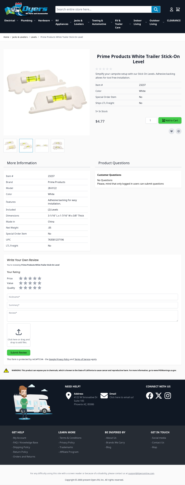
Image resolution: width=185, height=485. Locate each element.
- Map (154, 447)
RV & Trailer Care (119, 24)
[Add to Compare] (178, 131)
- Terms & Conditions (69, 437)
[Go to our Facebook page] (149, 395)
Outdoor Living (155, 22)
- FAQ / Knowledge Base (25, 442)
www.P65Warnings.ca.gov (165, 370)
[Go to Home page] (26, 9)
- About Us (110, 437)
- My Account (19, 437)
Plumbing (26, 20)
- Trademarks (65, 447)
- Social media (158, 437)
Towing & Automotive (99, 22)
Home (6, 37)
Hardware (44, 20)
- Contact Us (157, 442)
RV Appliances (62, 22)
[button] (104, 69)
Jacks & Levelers (79, 22)
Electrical (9, 20)
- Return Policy (20, 452)
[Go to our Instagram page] (167, 395)
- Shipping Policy (21, 447)
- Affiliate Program (68, 452)
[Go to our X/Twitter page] (158, 395)
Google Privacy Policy (59, 359)
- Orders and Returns (23, 456)
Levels (34, 37)
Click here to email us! (122, 397)
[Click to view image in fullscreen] (47, 92)
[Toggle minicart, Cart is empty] (178, 9)
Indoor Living (138, 22)
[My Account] (171, 9)
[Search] (156, 9)
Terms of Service (82, 359)
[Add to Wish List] (171, 131)
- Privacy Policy (66, 442)
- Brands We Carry (115, 442)
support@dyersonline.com (141, 473)
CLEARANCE (174, 20)
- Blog (108, 447)
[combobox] (104, 9)
